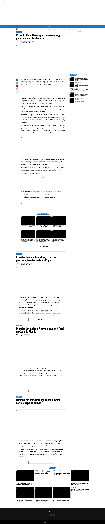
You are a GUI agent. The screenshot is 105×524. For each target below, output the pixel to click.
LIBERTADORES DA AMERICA (56, 191)
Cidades (39, 29)
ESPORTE (38, 191)
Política (35, 29)
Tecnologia (74, 29)
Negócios (30, 29)
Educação (50, 29)
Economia (44, 29)
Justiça (61, 29)
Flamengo (43, 191)
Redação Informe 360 (25, 42)
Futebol (48, 191)
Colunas (79, 29)
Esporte (54, 29)
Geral (25, 29)
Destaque (34, 191)
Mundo (65, 29)
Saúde (69, 29)
